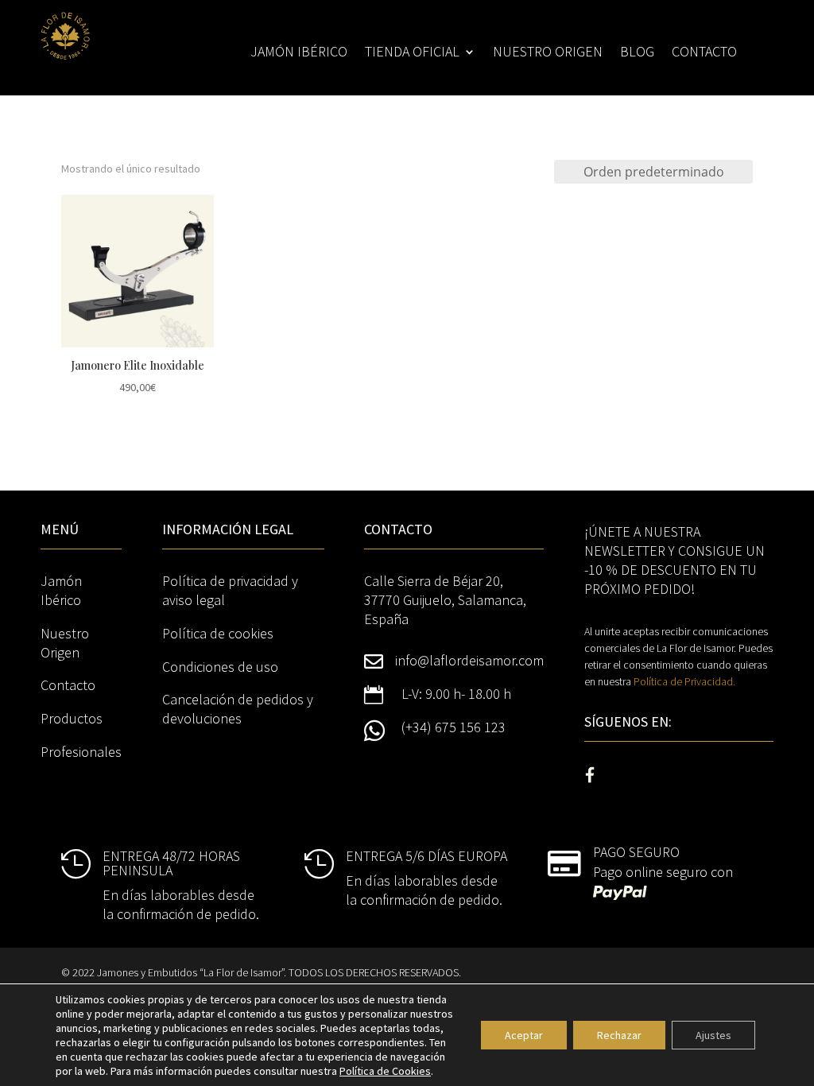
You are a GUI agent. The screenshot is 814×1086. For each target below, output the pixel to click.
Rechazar (619, 1035)
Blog (637, 53)
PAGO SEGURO (636, 852)
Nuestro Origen (65, 642)
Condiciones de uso (220, 666)
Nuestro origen (548, 53)
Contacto (704, 53)
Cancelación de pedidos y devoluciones (237, 708)
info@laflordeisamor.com (469, 660)
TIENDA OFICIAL (412, 53)
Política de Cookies (385, 1071)
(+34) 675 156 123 (453, 727)
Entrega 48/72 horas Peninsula (171, 863)
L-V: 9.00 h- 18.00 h (456, 694)
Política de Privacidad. (684, 681)
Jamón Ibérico (61, 590)
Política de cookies (217, 633)
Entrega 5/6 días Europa (426, 856)
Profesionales (81, 752)
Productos (72, 718)
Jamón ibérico (298, 53)
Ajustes (713, 1035)
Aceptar (524, 1035)
